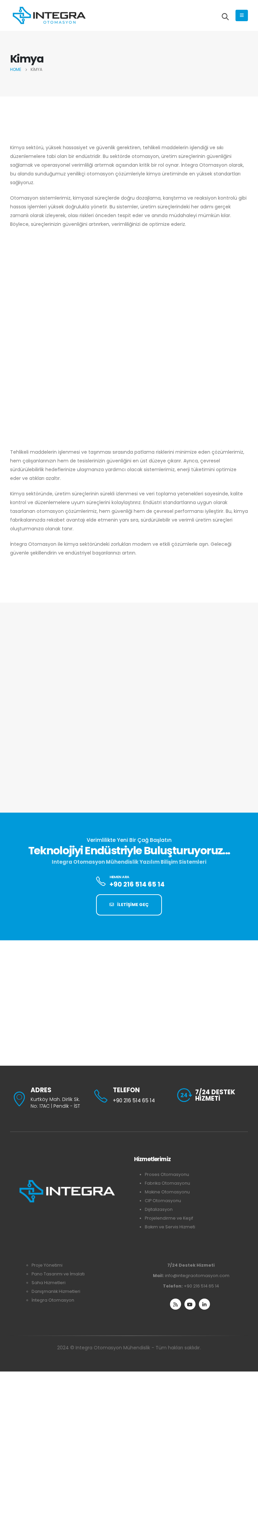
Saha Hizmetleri (49, 1282)
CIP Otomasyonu (163, 1200)
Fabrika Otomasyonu (167, 1183)
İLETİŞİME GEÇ (132, 904)
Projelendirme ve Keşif (169, 1218)
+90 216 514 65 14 (201, 1286)
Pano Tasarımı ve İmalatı (58, 1274)
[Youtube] (190, 1304)
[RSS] (175, 1304)
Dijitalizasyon (159, 1209)
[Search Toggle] (225, 16)
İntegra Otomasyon (53, 1300)
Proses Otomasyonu (167, 1174)
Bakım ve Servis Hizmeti (170, 1227)
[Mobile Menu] (241, 15)
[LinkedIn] (204, 1304)
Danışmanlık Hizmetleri (56, 1291)
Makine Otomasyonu (167, 1192)
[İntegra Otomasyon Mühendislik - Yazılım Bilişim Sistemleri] (48, 15)
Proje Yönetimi (47, 1265)
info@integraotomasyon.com (197, 1275)
